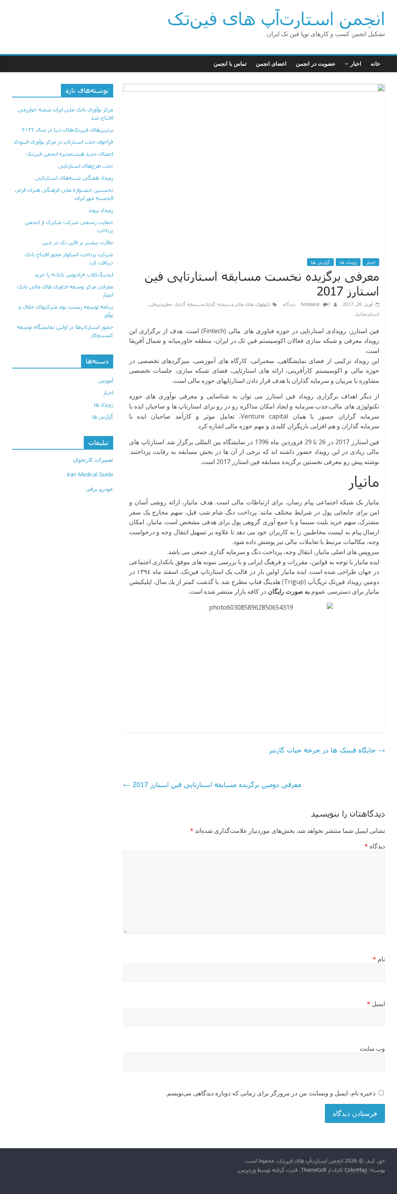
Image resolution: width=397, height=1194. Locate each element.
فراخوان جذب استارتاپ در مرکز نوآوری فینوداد (63, 141)
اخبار (355, 63)
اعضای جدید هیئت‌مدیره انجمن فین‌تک (69, 153)
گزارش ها (320, 262)
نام (379, 959)
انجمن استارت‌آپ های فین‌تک (276, 18)
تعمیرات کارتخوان (93, 459)
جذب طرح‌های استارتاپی (85, 165)
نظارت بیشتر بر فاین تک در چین (77, 242)
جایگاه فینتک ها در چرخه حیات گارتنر (327, 750)
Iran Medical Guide (90, 474)
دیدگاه (374, 846)
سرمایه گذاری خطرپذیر (179, 304)
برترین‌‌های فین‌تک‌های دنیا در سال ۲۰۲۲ (67, 129)
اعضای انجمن (271, 63)
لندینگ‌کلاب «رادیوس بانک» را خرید (74, 274)
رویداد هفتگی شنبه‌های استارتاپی (74, 177)
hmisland (311, 304)
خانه (375, 63)
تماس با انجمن (230, 63)
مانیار (360, 313)
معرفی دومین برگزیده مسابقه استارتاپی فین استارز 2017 (212, 784)
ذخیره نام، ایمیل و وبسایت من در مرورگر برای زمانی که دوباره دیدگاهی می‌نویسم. (270, 1093)
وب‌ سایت (372, 1048)
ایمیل (376, 1003)
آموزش (105, 380)
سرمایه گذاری (217, 304)
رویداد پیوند (100, 210)
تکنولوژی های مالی (252, 304)
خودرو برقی (99, 488)
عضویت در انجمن (315, 63)
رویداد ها (348, 262)
